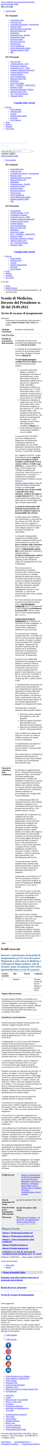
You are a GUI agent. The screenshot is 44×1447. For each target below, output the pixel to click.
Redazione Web (11, 1383)
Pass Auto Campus (17, 83)
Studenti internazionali (18, 116)
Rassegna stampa (16, 39)
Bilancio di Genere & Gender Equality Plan (22, 1389)
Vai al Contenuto (7, 2)
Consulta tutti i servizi (24, 102)
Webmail (9, 127)
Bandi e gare (10, 1423)
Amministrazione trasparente (16, 1414)
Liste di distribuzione (18, 77)
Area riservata (15, 62)
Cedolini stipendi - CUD (19, 64)
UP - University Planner (19, 94)
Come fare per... (16, 22)
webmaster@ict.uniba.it (9, 1444)
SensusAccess (15, 44)
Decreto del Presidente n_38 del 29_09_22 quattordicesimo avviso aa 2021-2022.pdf (28, 1220)
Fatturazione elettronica (14, 1406)
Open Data (10, 1395)
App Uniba (10, 129)
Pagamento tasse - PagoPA (20, 35)
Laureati (13, 114)
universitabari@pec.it (22, 1442)
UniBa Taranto (11, 1339)
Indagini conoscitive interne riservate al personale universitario (19, 1278)
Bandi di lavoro (11, 288)
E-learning (9, 1404)
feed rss (13, 1307)
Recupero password (17, 42)
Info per (8, 107)
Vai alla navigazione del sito (24, 2)
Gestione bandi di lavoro (19, 72)
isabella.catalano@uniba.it (24, 483)
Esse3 (8, 122)
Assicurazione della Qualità (16, 1429)
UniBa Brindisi (11, 1335)
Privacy (8, 1402)
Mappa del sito (11, 1400)
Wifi (11, 52)
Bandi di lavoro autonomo (14, 1287)
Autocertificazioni (17, 20)
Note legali (17, 1402)
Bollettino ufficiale (12, 1421)
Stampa (8, 1267)
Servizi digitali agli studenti (20, 48)
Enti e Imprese (15, 120)
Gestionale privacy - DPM (20, 68)
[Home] (19, 149)
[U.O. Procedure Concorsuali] (17, 141)
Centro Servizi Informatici (15, 1385)
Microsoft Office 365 (18, 31)
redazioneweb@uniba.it (31, 1444)
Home (8, 286)
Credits (8, 1398)
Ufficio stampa (11, 1381)
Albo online (10, 1417)
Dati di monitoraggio (13, 1427)
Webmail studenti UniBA (19, 50)
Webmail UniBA (16, 96)
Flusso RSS (10, 1265)
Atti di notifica (11, 1419)
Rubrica (8, 124)
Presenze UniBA (16, 87)
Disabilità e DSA (12, 1387)
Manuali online (15, 27)
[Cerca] (33, 151)
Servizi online (11, 11)
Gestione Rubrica (16, 74)
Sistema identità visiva (18, 92)
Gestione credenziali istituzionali (22, 70)
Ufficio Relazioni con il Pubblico (18, 1376)
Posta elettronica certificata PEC (17, 1378)
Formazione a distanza (18, 66)
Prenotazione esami (17, 37)
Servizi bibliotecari (17, 46)
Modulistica (14, 33)
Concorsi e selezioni (13, 1425)
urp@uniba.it (6, 1442)
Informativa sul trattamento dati (17, 1408)
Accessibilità (23, 1400)
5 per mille (9, 1410)
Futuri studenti (15, 109)
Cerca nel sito (6, 151)
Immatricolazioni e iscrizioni (20, 29)
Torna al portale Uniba (14, 1272)
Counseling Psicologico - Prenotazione (24, 24)
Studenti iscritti (15, 112)
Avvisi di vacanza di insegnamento (17, 1294)
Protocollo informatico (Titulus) (22, 89)
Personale (13, 118)
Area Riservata (11, 1391)
